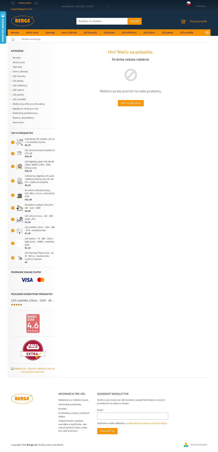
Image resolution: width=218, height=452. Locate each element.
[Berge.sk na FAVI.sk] (33, 350)
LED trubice (18, 90)
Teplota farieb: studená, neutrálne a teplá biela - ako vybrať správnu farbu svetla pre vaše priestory (72, 426)
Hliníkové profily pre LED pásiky (29, 104)
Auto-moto (18, 122)
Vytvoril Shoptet (198, 445)
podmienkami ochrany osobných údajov (146, 423)
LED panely (18, 94)
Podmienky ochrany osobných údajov (73, 414)
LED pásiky (18, 81)
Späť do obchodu (131, 103)
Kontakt (62, 409)
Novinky (17, 58)
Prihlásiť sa (107, 431)
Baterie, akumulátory (23, 118)
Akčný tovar (19, 62)
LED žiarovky (19, 76)
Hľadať (134, 21)
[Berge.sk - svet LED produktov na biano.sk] (33, 323)
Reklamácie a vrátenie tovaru (78, 6)
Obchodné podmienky (69, 404)
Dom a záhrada (20, 71)
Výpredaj (17, 67)
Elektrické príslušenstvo (25, 113)
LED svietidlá (19, 99)
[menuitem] (15, 32)
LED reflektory (20, 85)
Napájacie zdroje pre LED (25, 108)
